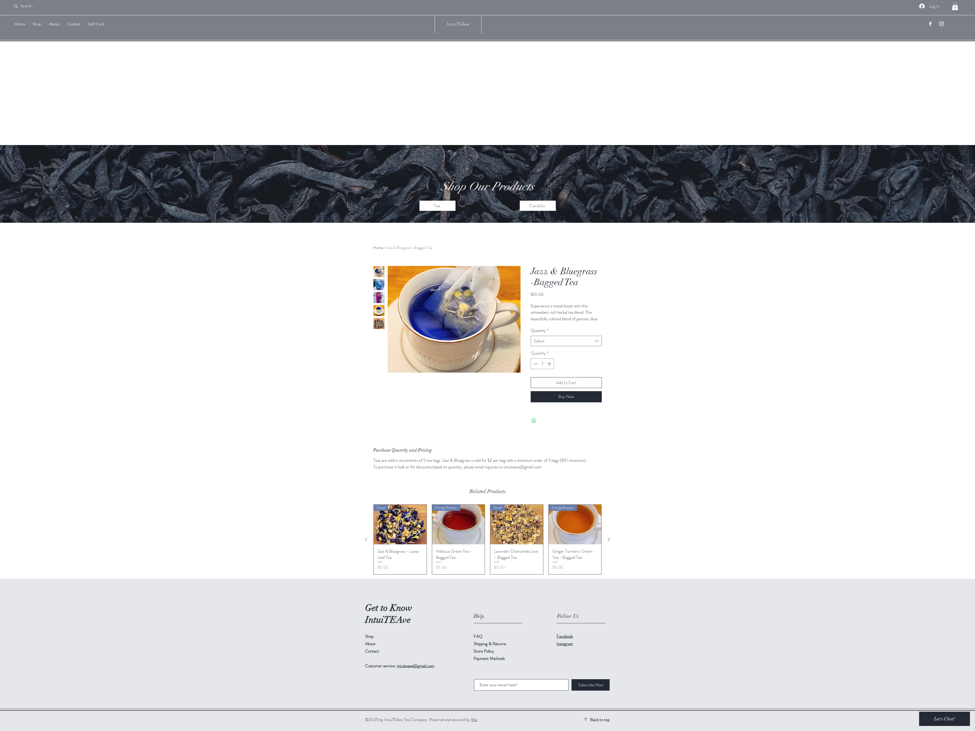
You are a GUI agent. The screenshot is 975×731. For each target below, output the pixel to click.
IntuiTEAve (458, 24)
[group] (487, 539)
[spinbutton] (542, 364)
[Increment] (550, 364)
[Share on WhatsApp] (534, 421)
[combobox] (566, 341)
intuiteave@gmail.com (415, 666)
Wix (474, 720)
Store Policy (484, 651)
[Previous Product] (366, 539)
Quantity (539, 330)
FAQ (478, 636)
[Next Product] (609, 539)
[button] (955, 6)
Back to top (600, 720)
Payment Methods (490, 658)
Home (378, 247)
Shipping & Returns (490, 644)
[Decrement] (535, 364)
